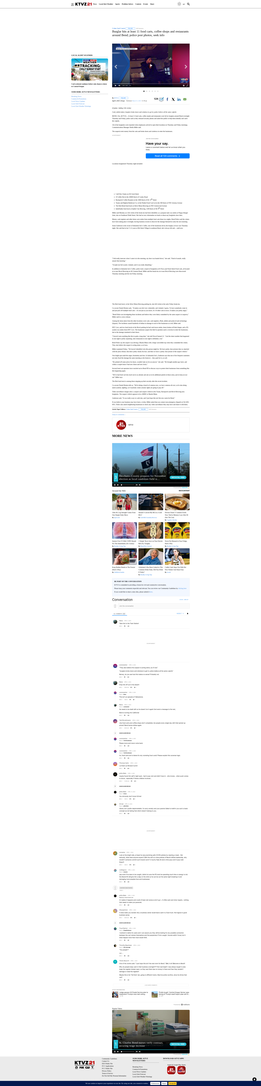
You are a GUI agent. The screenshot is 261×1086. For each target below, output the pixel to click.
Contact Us (105, 1061)
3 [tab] (149, 91)
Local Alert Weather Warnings (81, 106)
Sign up (186, 599)
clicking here (182, 588)
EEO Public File (107, 1063)
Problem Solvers (127, 4)
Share (152, 4)
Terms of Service (107, 1073)
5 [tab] (155, 91)
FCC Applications (108, 1066)
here (151, 592)
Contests (138, 4)
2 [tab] (146, 91)
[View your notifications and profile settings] (188, 614)
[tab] (119, 613)
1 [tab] (144, 91)
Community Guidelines (109, 1059)
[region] (151, 802)
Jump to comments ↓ (118, 414)
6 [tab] (158, 91)
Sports (117, 4)
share (181, 626)
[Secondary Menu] (74, 4)
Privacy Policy (106, 1071)
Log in (181, 599)
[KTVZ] (83, 4)
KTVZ (116, 98)
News (95, 4)
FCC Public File (107, 1068)
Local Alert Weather (106, 4)
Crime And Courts (132, 409)
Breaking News (76, 96)
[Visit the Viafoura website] (185, 1004)
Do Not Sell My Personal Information (114, 1076)
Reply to (122, 694)
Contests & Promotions (78, 99)
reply (120, 626)
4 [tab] (152, 91)
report (186, 626)
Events (145, 4)
